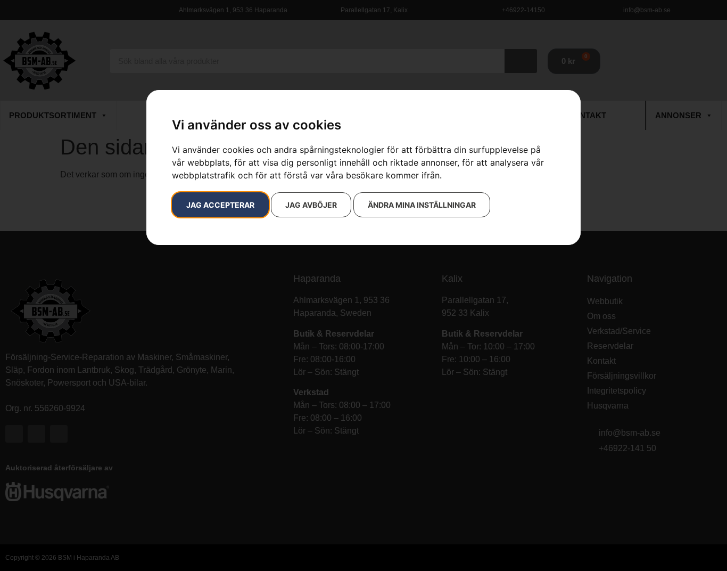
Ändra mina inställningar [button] (422, 204)
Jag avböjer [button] (311, 204)
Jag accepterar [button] (220, 204)
